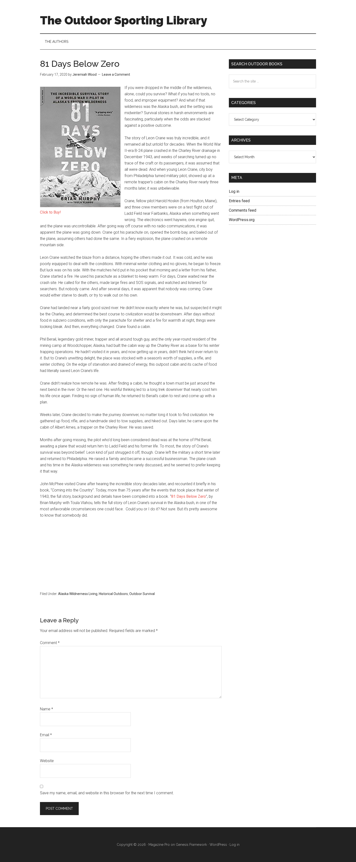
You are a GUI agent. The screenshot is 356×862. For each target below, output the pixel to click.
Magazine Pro (159, 845)
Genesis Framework (191, 845)
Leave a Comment (116, 74)
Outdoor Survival (142, 594)
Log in (234, 191)
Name (46, 709)
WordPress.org (242, 219)
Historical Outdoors (113, 594)
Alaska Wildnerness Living (77, 594)
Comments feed (242, 210)
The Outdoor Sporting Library (123, 20)
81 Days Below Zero (188, 496)
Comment (50, 642)
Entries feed (239, 201)
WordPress (218, 845)
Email (46, 735)
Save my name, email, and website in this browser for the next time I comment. (107, 793)
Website (47, 760)
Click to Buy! (50, 212)
